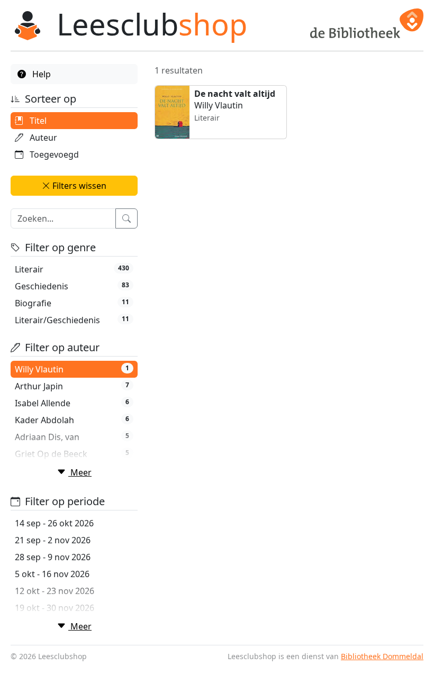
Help (40, 74)
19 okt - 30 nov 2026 (54, 608)
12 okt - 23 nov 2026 (54, 591)
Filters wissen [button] (78, 185)
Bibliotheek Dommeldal (382, 656)
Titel (37, 120)
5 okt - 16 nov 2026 (52, 574)
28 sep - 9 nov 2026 (53, 557)
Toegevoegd (53, 154)
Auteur (42, 137)
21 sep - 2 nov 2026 (53, 540)
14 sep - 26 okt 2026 (54, 523)
